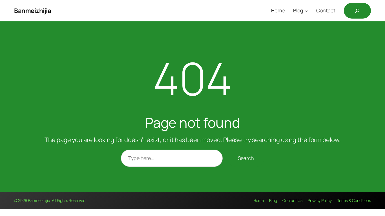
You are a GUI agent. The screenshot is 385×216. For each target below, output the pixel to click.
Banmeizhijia (32, 10)
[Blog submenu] (306, 10)
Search (246, 158)
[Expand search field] (357, 11)
